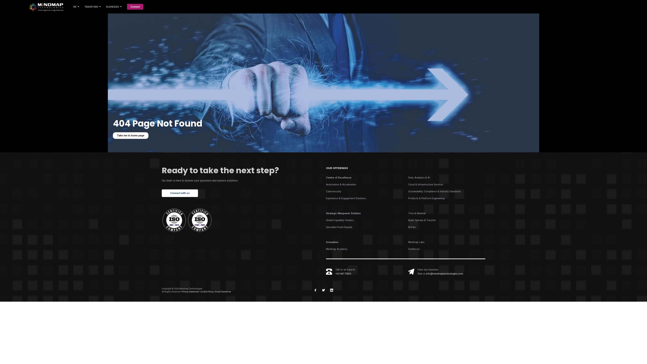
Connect (135, 6)
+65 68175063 (343, 273)
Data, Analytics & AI (419, 177)
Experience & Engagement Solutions (346, 198)
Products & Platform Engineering (426, 198)
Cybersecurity (333, 191)
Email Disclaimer (223, 291)
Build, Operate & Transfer (422, 220)
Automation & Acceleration (341, 184)
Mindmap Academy (336, 249)
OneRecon (414, 249)
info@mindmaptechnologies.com (444, 273)
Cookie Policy (207, 291)
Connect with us (180, 193)
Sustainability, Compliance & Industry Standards (434, 191)
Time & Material (417, 213)
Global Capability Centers (340, 220)
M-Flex (412, 227)
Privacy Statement (190, 291)
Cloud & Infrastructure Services (425, 184)
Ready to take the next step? (220, 170)
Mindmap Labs (416, 242)
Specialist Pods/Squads (339, 227)
